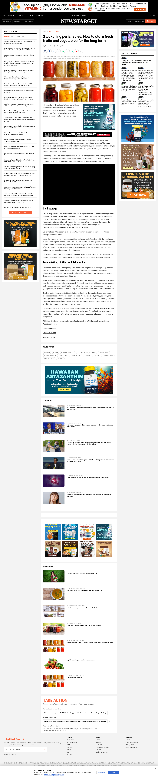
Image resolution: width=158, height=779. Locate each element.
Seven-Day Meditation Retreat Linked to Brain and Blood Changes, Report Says (19, 42)
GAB (68, 752)
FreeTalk (69, 747)
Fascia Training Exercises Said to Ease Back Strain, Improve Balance (17, 140)
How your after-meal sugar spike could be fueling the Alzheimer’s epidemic (19, 147)
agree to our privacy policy (54, 775)
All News (98, 742)
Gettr (68, 745)
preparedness (62, 58)
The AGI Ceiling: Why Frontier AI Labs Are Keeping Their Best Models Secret (19, 167)
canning (49, 56)
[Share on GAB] (63, 51)
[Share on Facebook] (50, 51)
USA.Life (69, 754)
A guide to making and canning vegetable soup (81, 660)
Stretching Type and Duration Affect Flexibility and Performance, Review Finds (19, 161)
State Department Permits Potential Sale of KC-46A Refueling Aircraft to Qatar (19, 188)
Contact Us (129, 740)
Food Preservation (96, 56)
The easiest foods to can (74, 677)
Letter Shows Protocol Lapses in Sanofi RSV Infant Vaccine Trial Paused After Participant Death (19, 84)
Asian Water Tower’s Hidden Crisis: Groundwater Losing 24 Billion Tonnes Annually (19, 71)
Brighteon (11, 15)
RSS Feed (99, 745)
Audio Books (39, 15)
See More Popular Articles (20, 213)
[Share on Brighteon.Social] (45, 51)
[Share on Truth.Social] (72, 51)
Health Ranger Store (131, 747)
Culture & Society (54, 31)
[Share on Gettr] (77, 51)
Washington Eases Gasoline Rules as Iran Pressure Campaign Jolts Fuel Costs (17, 77)
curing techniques (62, 56)
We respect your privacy (10, 754)
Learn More (101, 772)
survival (77, 58)
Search (154, 15)
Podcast (98, 749)
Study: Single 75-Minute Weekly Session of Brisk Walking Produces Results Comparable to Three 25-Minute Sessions (19, 63)
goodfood (49, 58)
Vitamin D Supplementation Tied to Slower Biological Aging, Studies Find (17, 133)
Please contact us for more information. (55, 730)
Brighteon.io (70, 740)
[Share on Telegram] (59, 51)
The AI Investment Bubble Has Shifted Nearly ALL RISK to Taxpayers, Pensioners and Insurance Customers (146, 103)
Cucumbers (88, 283)
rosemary (106, 308)
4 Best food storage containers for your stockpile (82, 608)
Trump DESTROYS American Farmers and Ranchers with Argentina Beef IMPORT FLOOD (136, 62)
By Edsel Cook (48, 46)
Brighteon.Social (72, 742)
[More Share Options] (81, 51)
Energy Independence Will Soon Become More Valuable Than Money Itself (128, 102)
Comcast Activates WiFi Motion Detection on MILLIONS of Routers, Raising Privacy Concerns (18, 98)
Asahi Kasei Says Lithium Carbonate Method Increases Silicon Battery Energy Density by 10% (19, 194)
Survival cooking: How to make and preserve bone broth (84, 590)
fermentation (86, 56)
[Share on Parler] (68, 51)
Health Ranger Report (129, 53)
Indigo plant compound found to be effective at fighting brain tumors (88, 477)
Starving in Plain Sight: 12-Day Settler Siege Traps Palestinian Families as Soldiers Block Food (19, 174)
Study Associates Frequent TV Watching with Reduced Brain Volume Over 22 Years (18, 181)
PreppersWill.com (49, 333)
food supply (105, 56)
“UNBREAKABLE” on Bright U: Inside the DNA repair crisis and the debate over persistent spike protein (19, 119)
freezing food (76, 355)
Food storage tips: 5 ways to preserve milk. (71, 227)
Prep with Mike (21, 15)
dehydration (71, 56)
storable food (70, 58)
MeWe (69, 749)
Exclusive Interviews (102, 752)
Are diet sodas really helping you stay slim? (17, 207)
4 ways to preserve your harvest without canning (82, 573)
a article (59, 113)
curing (54, 56)
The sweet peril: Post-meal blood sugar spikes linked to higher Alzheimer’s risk (18, 201)
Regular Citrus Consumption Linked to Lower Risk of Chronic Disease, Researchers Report (19, 105)
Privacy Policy (130, 745)
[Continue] (44, 749)
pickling (55, 58)
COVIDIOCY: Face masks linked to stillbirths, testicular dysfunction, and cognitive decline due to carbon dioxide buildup (88, 443)
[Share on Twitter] (54, 51)
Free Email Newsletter (132, 742)
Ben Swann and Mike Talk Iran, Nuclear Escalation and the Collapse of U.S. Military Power (129, 88)
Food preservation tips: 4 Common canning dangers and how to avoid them (90, 642)
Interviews (30, 15)
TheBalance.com (49, 337)
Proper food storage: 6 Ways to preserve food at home (84, 625)
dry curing (79, 56)
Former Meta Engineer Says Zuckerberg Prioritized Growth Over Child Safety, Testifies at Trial (19, 49)
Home (3, 15)
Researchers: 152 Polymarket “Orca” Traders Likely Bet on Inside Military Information (19, 111)
